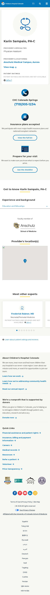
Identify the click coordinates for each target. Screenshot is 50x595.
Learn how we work (11, 376)
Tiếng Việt (25, 526)
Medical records (9, 450)
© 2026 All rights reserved (25, 506)
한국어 (25, 531)
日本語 (25, 572)
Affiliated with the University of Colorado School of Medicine (25, 514)
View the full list (25, 138)
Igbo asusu (25, 586)
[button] (25, 261)
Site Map (37, 502)
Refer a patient (9, 459)
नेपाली (25, 563)
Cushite (25, 577)
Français (25, 558)
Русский (25, 540)
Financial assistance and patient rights (20, 433)
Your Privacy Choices (27, 510)
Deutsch (25, 554)
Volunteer (7, 464)
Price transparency (11, 469)
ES (34, 3)
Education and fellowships (13, 206)
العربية (25, 549)
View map (9, 67)
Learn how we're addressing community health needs (24, 382)
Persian (25, 581)
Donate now (8, 418)
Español (25, 521)
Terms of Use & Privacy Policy (21, 502)
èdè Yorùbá (25, 591)
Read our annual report (13, 389)
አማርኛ (25, 544)
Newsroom (7, 455)
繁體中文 (25, 535)
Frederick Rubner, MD (22, 314)
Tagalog (25, 568)
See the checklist (25, 170)
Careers (6, 445)
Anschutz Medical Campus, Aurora (21, 62)
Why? (9, 80)
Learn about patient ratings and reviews (21, 340)
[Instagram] (35, 493)
